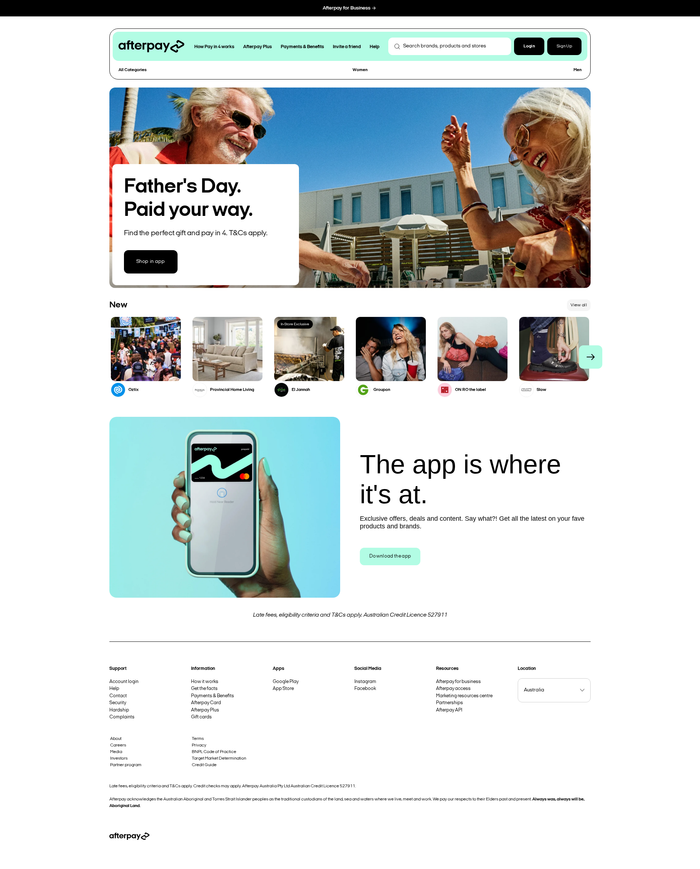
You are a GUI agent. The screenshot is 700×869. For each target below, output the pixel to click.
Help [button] (375, 46)
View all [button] (579, 305)
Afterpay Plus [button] (257, 46)
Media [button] (116, 752)
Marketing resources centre (464, 696)
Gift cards (201, 717)
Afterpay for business (458, 681)
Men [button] (577, 70)
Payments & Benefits (212, 696)
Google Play (286, 681)
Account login (124, 681)
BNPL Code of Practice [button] (214, 752)
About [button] (115, 739)
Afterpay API (449, 710)
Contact (118, 696)
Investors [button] (119, 758)
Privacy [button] (199, 745)
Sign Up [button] (564, 46)
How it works (204, 681)
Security (117, 703)
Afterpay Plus (205, 710)
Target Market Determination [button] (219, 758)
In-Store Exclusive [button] (295, 324)
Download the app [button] (390, 556)
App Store (283, 688)
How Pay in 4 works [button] (214, 46)
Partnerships (449, 703)
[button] (529, 46)
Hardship (119, 710)
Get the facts (204, 688)
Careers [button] (118, 745)
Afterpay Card (206, 703)
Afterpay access (453, 688)
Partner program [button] (125, 765)
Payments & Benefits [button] (302, 46)
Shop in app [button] (150, 261)
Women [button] (360, 70)
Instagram (365, 681)
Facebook (365, 688)
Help (114, 688)
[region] (350, 357)
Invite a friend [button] (347, 46)
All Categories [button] (132, 70)
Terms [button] (198, 739)
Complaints (122, 717)
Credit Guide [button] (204, 765)
